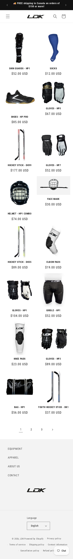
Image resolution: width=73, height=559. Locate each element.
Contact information (57, 544)
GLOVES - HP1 (19, 310)
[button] (8, 16)
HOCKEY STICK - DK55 (19, 262)
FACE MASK (53, 199)
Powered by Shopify (34, 539)
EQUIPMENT (15, 448)
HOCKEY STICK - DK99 (19, 165)
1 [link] (21, 429)
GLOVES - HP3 (53, 358)
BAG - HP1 (19, 407)
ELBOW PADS (53, 262)
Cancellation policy (29, 550)
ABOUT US (14, 466)
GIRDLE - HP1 (53, 310)
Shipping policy (36, 544)
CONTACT (13, 475)
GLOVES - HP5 (53, 108)
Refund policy (49, 550)
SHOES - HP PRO (19, 117)
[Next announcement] (66, 5)
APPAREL (13, 457)
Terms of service (17, 544)
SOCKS (53, 68)
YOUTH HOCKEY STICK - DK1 (53, 407)
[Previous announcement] (7, 5)
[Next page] (52, 429)
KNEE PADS (20, 358)
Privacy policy (54, 538)
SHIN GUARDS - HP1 (19, 68)
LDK (22, 539)
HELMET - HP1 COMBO (20, 213)
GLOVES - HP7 (53, 165)
